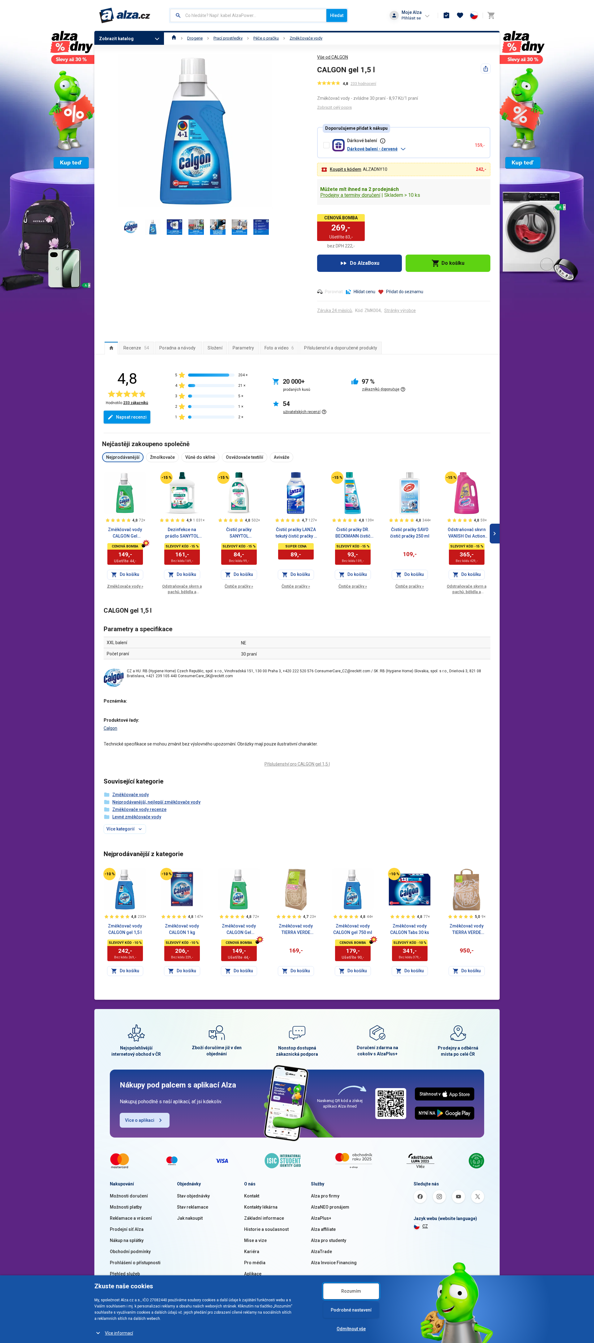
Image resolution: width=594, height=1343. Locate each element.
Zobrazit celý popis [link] (334, 107)
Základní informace (264, 1218)
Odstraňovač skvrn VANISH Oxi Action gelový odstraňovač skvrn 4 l (466, 533)
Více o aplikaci (139, 1120)
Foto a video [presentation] (279, 347)
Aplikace (252, 1273)
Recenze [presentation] (136, 347)
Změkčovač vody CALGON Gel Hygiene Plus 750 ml (125, 533)
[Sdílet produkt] (486, 69)
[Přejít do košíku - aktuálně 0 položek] (491, 15)
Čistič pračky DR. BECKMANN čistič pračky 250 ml (352, 533)
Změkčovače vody (306, 38)
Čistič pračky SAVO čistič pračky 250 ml (409, 532)
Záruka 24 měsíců (334, 310)
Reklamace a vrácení (131, 1218)
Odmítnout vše (351, 1328)
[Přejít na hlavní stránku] (124, 15)
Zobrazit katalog (116, 38)
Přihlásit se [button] (411, 18)
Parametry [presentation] (243, 347)
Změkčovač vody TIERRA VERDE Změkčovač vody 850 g (296, 929)
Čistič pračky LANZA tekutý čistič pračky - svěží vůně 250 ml (296, 533)
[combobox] (248, 15)
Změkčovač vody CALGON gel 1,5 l (125, 929)
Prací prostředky (228, 38)
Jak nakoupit (190, 1218)
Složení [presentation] (215, 347)
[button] (408, 149)
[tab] (111, 348)
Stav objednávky (193, 1195)
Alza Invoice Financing (334, 1262)
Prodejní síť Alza (127, 1229)
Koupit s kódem (345, 169)
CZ (425, 1226)
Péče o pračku (266, 38)
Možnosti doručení (129, 1195)
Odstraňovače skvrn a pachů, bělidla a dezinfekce (182, 589)
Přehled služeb (125, 1273)
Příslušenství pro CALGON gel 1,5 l (297, 764)
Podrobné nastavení (351, 1309)
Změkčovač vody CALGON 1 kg (182, 929)
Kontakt (251, 1195)
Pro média (254, 1262)
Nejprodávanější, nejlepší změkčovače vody (156, 802)
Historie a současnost (266, 1229)
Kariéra (251, 1251)
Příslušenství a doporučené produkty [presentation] (340, 347)
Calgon (110, 728)
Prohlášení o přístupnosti (135, 1262)
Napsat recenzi (131, 417)
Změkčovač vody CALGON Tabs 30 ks (409, 929)
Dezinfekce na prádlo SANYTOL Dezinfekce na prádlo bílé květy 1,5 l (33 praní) (182, 533)
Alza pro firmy (325, 1195)
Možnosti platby (126, 1207)
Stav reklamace (192, 1207)
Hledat (336, 15)
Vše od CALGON (332, 57)
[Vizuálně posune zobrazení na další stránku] (495, 533)
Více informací (119, 1333)
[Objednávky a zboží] (446, 15)
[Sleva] (166, 477)
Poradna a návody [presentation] (177, 347)
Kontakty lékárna (261, 1207)
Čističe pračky (239, 586)
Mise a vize (255, 1240)
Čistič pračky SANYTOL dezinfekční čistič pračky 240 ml (239, 533)
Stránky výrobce (400, 310)
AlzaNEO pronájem (330, 1207)
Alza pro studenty (328, 1240)
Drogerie (195, 38)
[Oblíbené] (460, 15)
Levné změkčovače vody (136, 816)
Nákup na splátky (127, 1240)
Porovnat (334, 291)
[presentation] (111, 348)
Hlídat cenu (364, 291)
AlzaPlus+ (321, 1218)
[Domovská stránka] (174, 38)
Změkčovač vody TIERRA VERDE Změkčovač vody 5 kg (466, 929)
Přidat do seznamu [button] (404, 291)
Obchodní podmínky (130, 1251)
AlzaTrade (321, 1251)
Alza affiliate (323, 1229)
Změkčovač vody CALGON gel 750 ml (352, 929)
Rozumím (351, 1291)
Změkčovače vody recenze (139, 809)
